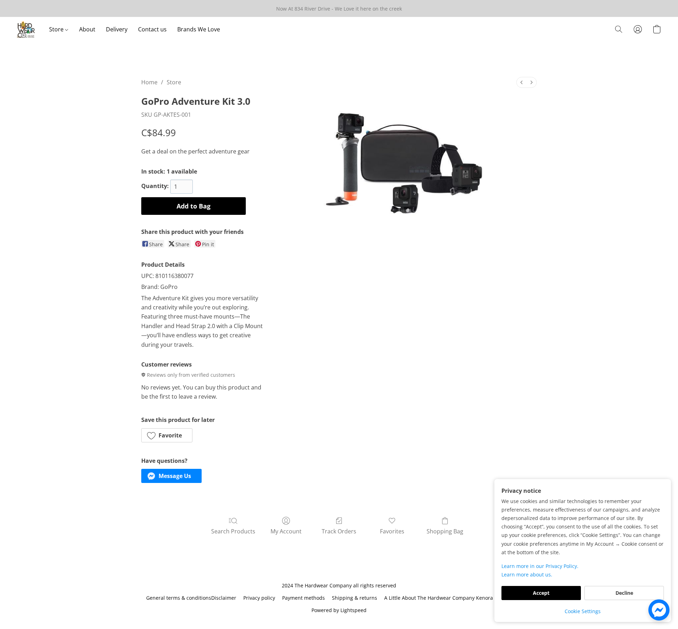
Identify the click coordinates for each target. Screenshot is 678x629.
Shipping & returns (354, 597)
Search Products (233, 531)
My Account (286, 531)
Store (57, 29)
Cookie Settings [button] (583, 611)
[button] (26, 29)
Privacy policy (259, 597)
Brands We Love (198, 29)
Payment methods (303, 597)
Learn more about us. (526, 574)
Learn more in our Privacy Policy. (539, 566)
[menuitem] (522, 82)
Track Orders (339, 531)
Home (149, 82)
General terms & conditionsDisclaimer (191, 597)
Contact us (152, 29)
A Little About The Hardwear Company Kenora (438, 597)
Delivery (116, 29)
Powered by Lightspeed (339, 610)
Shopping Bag (445, 531)
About (87, 29)
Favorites (392, 531)
